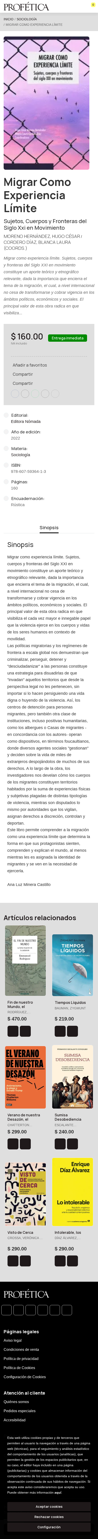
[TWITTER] (31, 1310)
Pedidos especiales (20, 1411)
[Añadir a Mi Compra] (13, 1031)
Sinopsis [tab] (49, 527)
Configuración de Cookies (25, 1377)
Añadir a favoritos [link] (30, 365)
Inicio (8, 19)
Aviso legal (13, 1340)
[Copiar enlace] (55, 394)
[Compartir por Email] (45, 394)
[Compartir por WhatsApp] (35, 394)
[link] (25, 1031)
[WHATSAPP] (6, 1310)
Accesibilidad (15, 1420)
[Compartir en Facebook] (15, 394)
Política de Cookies (19, 1368)
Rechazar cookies (49, 1517)
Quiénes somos (16, 1402)
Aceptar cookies (49, 1506)
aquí (57, 1492)
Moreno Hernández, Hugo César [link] (42, 236)
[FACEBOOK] (18, 1310)
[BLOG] (55, 1310)
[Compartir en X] (25, 394)
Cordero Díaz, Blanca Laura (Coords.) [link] (37, 245)
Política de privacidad (21, 1359)
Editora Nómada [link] (26, 421)
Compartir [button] (23, 374)
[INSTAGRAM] (43, 1310)
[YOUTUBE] (67, 1310)
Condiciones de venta (21, 1350)
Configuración (49, 1527)
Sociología (27, 19)
